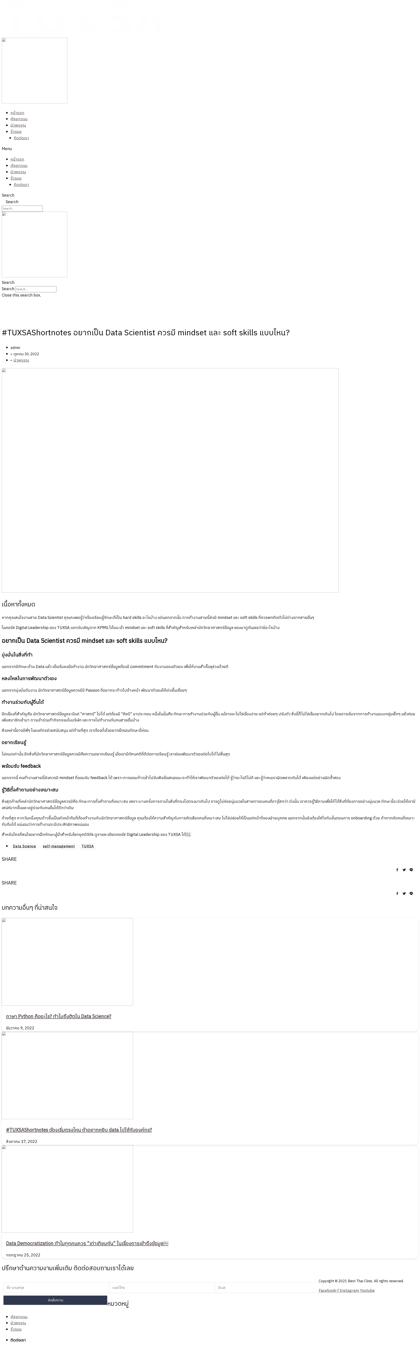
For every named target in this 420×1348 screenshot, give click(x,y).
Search (8, 195)
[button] (210, 149)
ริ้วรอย (16, 132)
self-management (59, 846)
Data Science (24, 846)
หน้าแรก (17, 113)
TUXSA (88, 846)
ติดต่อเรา (21, 138)
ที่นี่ (188, 834)
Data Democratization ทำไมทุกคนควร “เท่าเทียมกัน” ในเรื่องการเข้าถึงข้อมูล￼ (87, 1243)
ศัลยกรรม (19, 119)
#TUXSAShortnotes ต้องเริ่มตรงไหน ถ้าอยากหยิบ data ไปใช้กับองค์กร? (79, 1130)
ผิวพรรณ (18, 125)
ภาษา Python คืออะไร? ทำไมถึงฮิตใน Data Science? (58, 1016)
